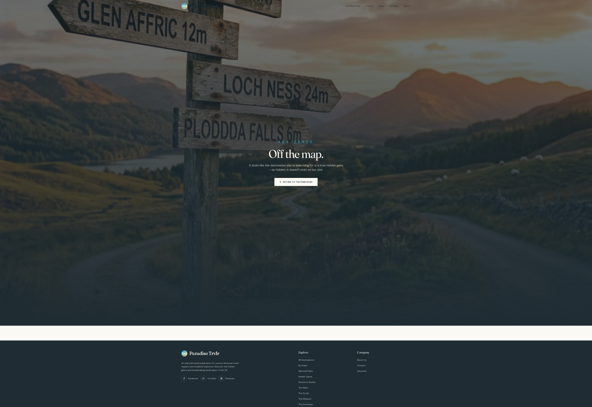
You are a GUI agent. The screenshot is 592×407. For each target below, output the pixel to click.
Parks (381, 6)
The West (303, 387)
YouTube (211, 378)
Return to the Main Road (297, 182)
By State (302, 365)
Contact (361, 365)
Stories (394, 6)
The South (303, 393)
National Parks (305, 371)
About (407, 6)
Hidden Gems (305, 376)
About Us (361, 360)
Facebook (193, 378)
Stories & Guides (307, 382)
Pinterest (229, 378)
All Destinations (306, 360)
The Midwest (304, 398)
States (369, 6)
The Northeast (305, 404)
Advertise (362, 371)
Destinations (352, 6)
